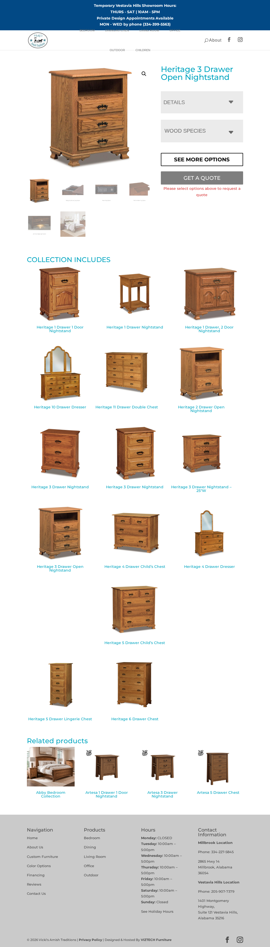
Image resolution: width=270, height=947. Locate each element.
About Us (35, 847)
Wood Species (185, 131)
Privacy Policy (90, 940)
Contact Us (36, 893)
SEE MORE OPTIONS (202, 159)
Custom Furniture (42, 856)
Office (175, 30)
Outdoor (117, 50)
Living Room (149, 30)
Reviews (34, 884)
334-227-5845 (222, 852)
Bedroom (87, 30)
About (215, 40)
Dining (90, 847)
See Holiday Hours (157, 911)
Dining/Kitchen (117, 30)
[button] (144, 74)
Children (143, 50)
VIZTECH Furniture (156, 940)
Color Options (39, 866)
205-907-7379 (222, 891)
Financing (36, 875)
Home (32, 838)
